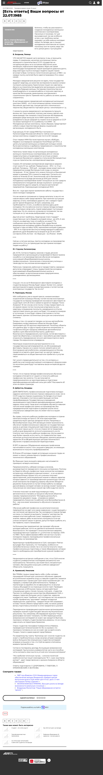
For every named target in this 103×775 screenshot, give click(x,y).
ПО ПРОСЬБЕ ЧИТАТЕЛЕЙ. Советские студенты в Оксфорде (21, 741)
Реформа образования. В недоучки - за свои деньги (51, 735)
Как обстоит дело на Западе (52, 728)
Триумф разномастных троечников (18, 735)
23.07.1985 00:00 (8, 8)
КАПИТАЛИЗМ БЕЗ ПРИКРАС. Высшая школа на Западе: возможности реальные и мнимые (39, 685)
